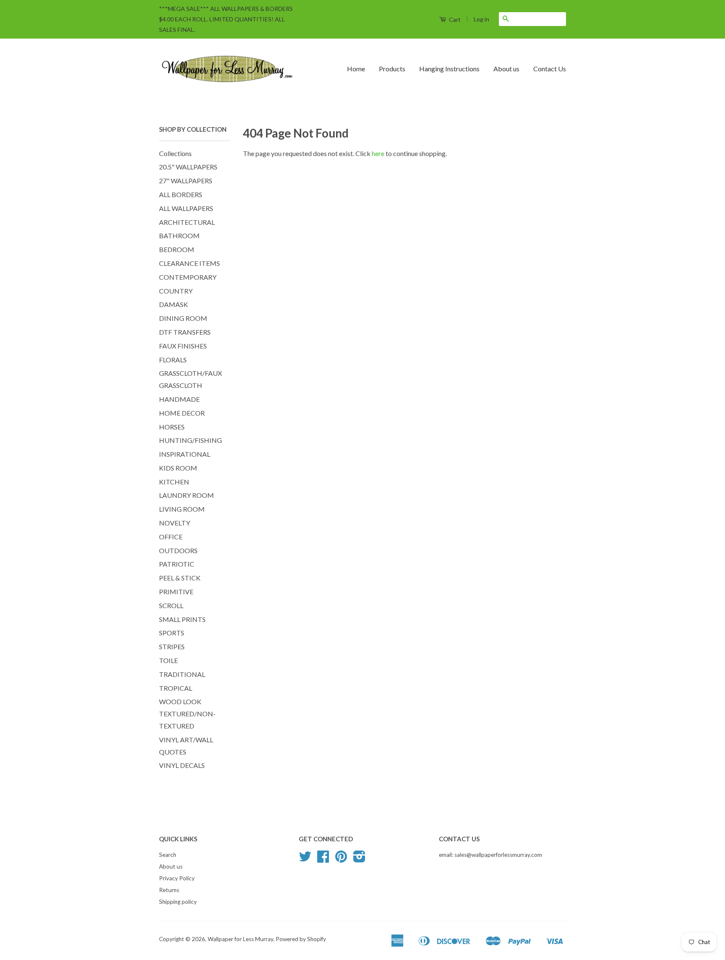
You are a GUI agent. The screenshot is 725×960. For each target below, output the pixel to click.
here (378, 153)
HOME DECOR (182, 413)
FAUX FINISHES (183, 346)
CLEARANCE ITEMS (189, 263)
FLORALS (173, 360)
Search (167, 854)
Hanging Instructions (449, 69)
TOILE (168, 660)
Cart (454, 19)
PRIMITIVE (176, 592)
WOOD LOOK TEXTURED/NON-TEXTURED (187, 713)
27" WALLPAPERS (185, 181)
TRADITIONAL (182, 674)
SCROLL (171, 605)
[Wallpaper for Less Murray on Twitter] (305, 859)
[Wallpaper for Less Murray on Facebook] (323, 859)
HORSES (172, 427)
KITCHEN (174, 482)
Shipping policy (178, 901)
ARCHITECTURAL (187, 222)
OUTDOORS (178, 550)
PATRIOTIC (176, 564)
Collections (175, 153)
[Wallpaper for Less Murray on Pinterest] (341, 859)
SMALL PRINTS (182, 619)
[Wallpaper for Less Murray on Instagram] (359, 859)
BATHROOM (179, 235)
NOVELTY (174, 523)
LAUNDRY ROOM (186, 495)
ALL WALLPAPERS (186, 208)
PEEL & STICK (180, 578)
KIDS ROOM (178, 468)
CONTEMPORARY (187, 277)
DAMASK (173, 304)
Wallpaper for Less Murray (240, 939)
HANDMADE (179, 399)
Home (356, 69)
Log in (481, 19)
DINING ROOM (183, 318)
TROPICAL (175, 688)
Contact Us (549, 69)
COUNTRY (176, 291)
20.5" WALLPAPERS (188, 167)
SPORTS (171, 633)
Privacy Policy (177, 878)
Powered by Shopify (301, 939)
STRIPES (172, 646)
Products (392, 69)
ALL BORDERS (180, 194)
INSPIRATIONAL (184, 454)
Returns (169, 890)
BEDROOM (176, 249)
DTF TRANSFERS (185, 332)
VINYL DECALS (182, 765)
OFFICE (171, 537)
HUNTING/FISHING (190, 440)
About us (506, 69)
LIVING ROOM (182, 509)
